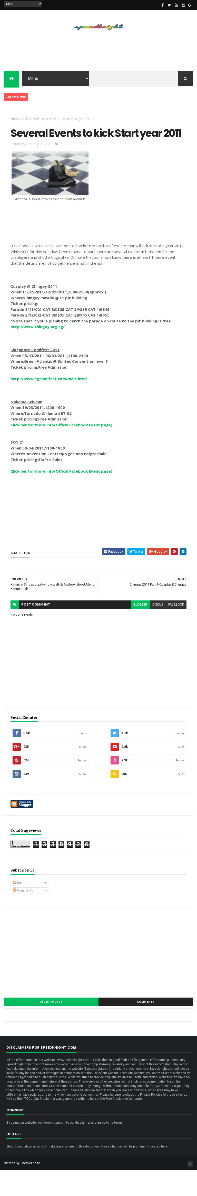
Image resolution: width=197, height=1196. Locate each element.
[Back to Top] (190, 1164)
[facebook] (162, 5)
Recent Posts (51, 1001)
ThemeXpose (30, 1163)
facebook (176, 604)
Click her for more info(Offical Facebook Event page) (61, 424)
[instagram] (183, 5)
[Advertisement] (98, 53)
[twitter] (169, 5)
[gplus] (190, 5)
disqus (157, 604)
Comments (24, 890)
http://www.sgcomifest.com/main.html (49, 378)
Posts (20, 883)
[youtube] (176, 5)
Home (15, 119)
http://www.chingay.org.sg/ (38, 326)
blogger (140, 604)
